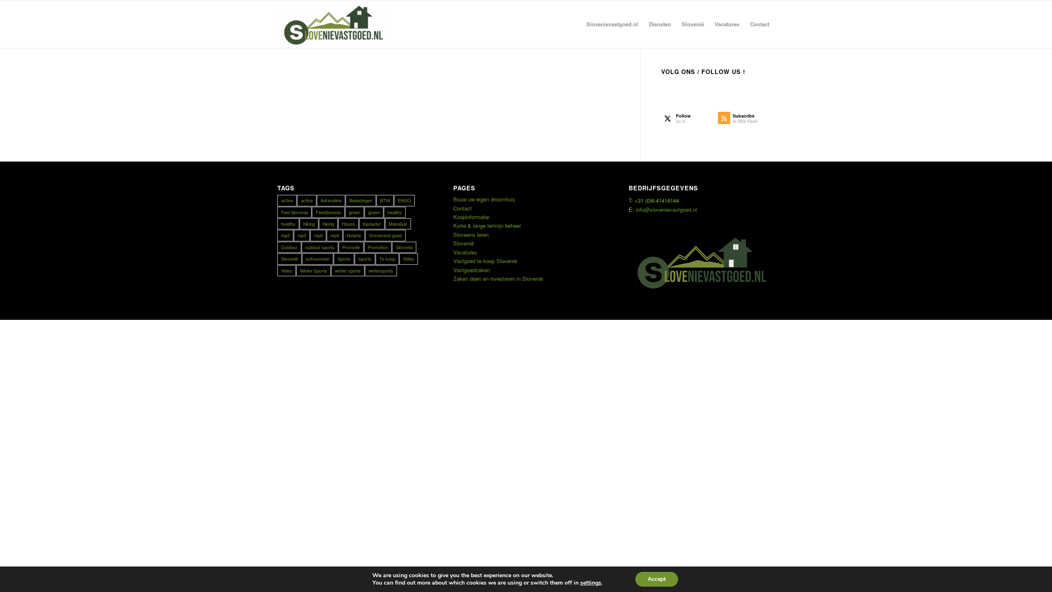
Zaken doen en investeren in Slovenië (498, 278)
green (354, 212)
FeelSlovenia (328, 212)
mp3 (285, 235)
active (287, 200)
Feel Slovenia (294, 212)
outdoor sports (320, 247)
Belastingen (360, 200)
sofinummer (318, 258)
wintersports (381, 270)
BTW (385, 200)
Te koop (387, 258)
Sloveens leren (471, 234)
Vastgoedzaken (471, 270)
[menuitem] (612, 24)
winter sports (348, 270)
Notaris (354, 235)
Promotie (351, 247)
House (348, 223)
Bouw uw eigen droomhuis (484, 199)
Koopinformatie (471, 217)
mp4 (318, 235)
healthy (395, 212)
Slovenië (289, 258)
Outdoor (289, 247)
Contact (462, 208)
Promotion (378, 247)
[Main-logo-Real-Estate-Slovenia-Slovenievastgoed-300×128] (333, 24)
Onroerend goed (385, 235)
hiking (309, 223)
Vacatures (465, 252)
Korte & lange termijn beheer (487, 225)
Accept (657, 579)
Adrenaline (331, 200)
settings (590, 583)
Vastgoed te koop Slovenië (485, 261)
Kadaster (372, 223)
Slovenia (404, 247)
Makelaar (398, 223)
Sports (344, 258)
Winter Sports (313, 270)
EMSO (404, 200)
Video (408, 258)
